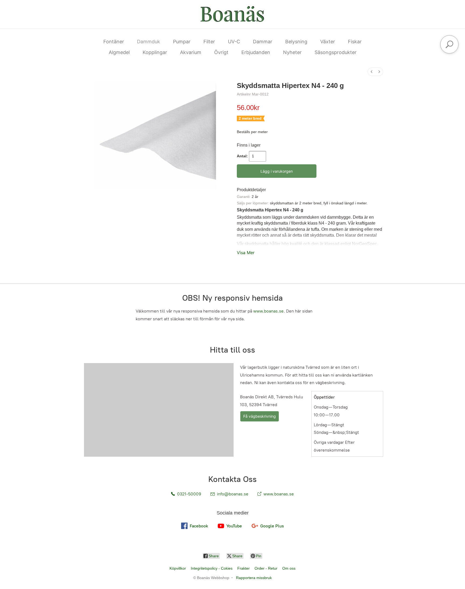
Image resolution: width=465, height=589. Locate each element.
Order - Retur (266, 568)
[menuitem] (371, 72)
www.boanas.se (268, 311)
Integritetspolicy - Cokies (211, 568)
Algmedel (119, 52)
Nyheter (292, 52)
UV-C (234, 41)
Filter (209, 41)
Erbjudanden (255, 52)
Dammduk (148, 41)
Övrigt (221, 52)
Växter (327, 41)
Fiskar (355, 41)
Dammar (262, 41)
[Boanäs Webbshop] (232, 14)
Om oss (288, 568)
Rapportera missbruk (254, 578)
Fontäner (113, 41)
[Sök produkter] (449, 44)
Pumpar (182, 41)
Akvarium (190, 52)
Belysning (296, 41)
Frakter (243, 568)
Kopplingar (155, 52)
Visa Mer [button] (246, 252)
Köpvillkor (178, 568)
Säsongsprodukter (336, 52)
